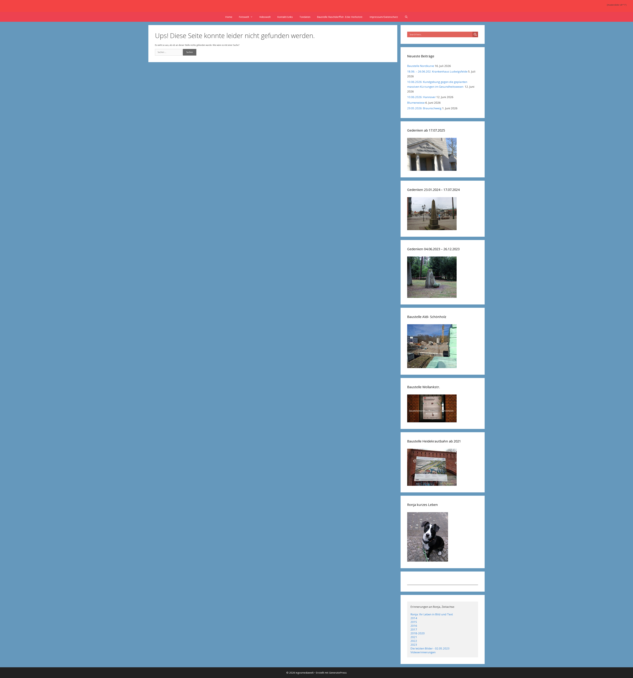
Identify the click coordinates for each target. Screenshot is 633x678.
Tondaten (304, 16)
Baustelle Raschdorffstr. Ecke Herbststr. (340, 16)
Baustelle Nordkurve (420, 66)
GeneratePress (338, 672)
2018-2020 (417, 633)
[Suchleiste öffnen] (406, 17)
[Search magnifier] (475, 34)
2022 (413, 641)
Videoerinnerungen (423, 652)
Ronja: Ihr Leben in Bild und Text (431, 614)
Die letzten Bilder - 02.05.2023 (430, 648)
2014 (413, 618)
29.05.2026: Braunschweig (424, 108)
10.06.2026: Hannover (421, 97)
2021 (413, 637)
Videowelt (265, 16)
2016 (413, 626)
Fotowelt (244, 16)
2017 (413, 629)
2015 (413, 622)
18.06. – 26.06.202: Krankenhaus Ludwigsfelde (437, 71)
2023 (413, 645)
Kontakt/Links (285, 16)
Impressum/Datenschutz (384, 16)
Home (228, 16)
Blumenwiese (416, 103)
